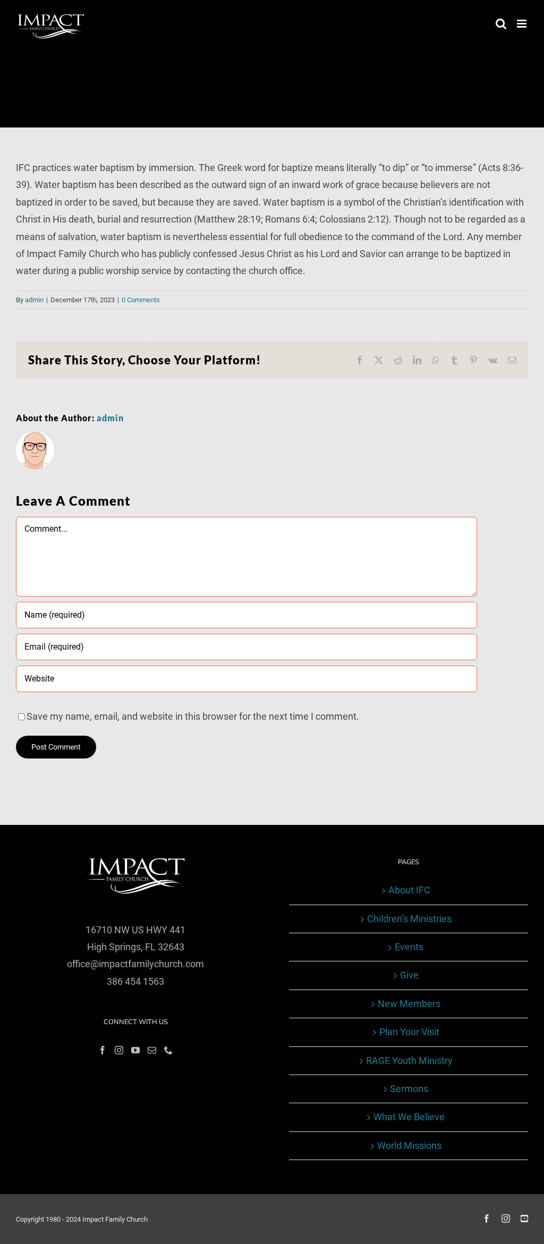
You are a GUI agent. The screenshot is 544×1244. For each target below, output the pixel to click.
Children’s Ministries (409, 918)
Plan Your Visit (409, 1031)
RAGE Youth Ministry (409, 1060)
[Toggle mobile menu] (522, 23)
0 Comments (141, 300)
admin (34, 300)
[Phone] (168, 1050)
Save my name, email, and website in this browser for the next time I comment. (193, 716)
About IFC (409, 890)
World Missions (409, 1145)
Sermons (409, 1088)
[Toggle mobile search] (501, 23)
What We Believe (409, 1116)
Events (409, 946)
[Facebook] (102, 1050)
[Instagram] (119, 1050)
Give (409, 975)
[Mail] (152, 1050)
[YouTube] (135, 1050)
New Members (409, 1003)
